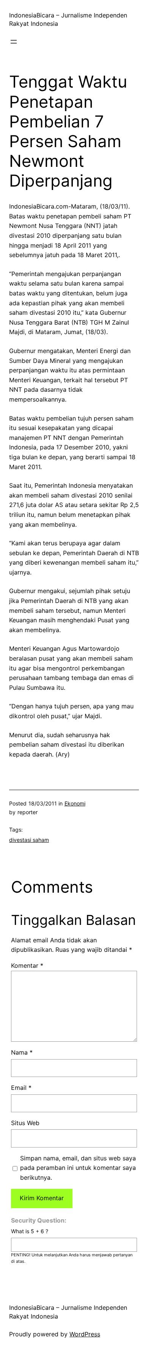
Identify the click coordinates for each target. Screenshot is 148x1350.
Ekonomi (75, 803)
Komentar (27, 965)
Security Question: (38, 1220)
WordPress (84, 1334)
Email (21, 1087)
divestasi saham (29, 840)
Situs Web (25, 1123)
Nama (22, 1052)
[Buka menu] (13, 41)
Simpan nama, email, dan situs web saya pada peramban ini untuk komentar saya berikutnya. (78, 1167)
